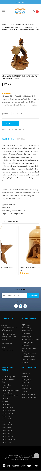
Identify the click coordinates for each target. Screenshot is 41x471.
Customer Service (8, 350)
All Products (26, 325)
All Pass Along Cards (8, 377)
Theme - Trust (6, 442)
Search (24, 391)
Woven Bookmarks (28, 357)
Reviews (21, 139)
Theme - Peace (7, 425)
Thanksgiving (6, 404)
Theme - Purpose (7, 434)
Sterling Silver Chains (29, 354)
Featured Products (28, 360)
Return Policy (26, 388)
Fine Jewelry (26, 345)
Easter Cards (6, 401)
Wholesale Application (29, 397)
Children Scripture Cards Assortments (10, 397)
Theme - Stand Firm (8, 439)
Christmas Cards (7, 407)
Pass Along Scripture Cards (29, 349)
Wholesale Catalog (28, 394)
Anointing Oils (26, 337)
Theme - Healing (7, 413)
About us (25, 377)
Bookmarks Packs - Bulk (30, 339)
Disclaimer (25, 382)
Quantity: (5, 114)
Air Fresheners (27, 331)
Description (8, 139)
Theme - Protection (8, 436)
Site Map (25, 363)
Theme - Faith (6, 419)
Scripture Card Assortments (6, 386)
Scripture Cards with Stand (8, 380)
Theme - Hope (6, 416)
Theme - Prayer (7, 431)
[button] (6, 93)
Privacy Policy (26, 380)
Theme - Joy (6, 422)
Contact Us (26, 374)
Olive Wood (26, 334)
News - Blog (26, 328)
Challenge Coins (27, 342)
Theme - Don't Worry (9, 410)
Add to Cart (10, 124)
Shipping (25, 385)
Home (4, 25)
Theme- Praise (7, 428)
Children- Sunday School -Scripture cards (10, 391)
